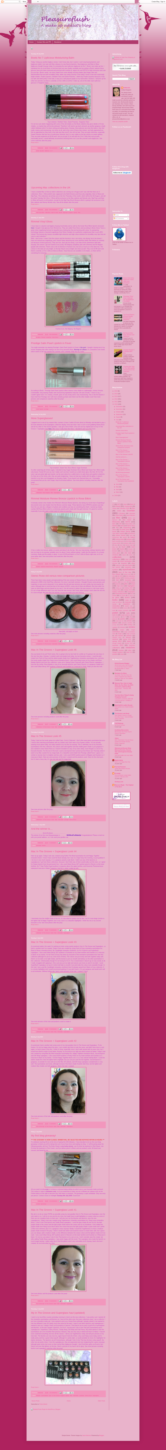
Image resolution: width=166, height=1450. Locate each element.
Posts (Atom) (43, 1404)
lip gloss (42, 150)
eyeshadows (44, 1395)
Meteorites (116, 522)
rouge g (120, 633)
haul (44, 492)
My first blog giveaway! (43, 1135)
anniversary (115, 537)
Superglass (57, 492)
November (119, 409)
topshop (121, 650)
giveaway (38, 845)
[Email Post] (60, 148)
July (117, 420)
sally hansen (119, 635)
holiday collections (118, 592)
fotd (117, 580)
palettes (132, 619)
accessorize (131, 533)
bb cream (129, 541)
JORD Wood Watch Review (122, 768)
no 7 (51, 150)
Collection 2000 (124, 508)
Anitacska (127, 87)
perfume (129, 621)
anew (131, 535)
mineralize (55, 643)
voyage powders (117, 652)
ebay (133, 563)
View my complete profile (120, 121)
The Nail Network (120, 767)
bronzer (114, 551)
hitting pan (119, 588)
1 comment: (52, 489)
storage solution (117, 643)
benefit (133, 543)
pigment (114, 623)
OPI (120, 524)
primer (121, 624)
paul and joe (120, 621)
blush (123, 547)
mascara (128, 602)
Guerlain (131, 510)
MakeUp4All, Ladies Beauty (123, 705)
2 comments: (53, 817)
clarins (131, 555)
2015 (116, 391)
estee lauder (128, 565)
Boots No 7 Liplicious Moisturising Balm (52, 57)
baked (133, 537)
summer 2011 (129, 643)
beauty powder (116, 543)
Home (31, 42)
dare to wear (54, 212)
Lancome (132, 513)
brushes (130, 551)
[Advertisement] (68, 169)
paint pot (114, 619)
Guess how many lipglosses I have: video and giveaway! (128, 280)
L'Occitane (122, 513)
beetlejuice (126, 543)
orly (131, 617)
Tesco (114, 529)
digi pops (65, 212)
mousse (125, 608)
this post (83, 347)
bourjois (130, 549)
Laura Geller (119, 515)
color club (128, 559)
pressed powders (127, 622)
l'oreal (114, 595)
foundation (128, 580)
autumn (125, 537)
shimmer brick (116, 637)
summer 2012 (117, 645)
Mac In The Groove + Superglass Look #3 (53, 942)
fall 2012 (120, 576)
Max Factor (127, 520)
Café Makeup (119, 723)
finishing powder (129, 578)
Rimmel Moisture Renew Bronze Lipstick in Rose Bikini (61, 498)
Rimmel (43, 337)
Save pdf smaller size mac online (124, 755)
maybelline (126, 604)
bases (122, 541)
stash (129, 641)
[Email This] (64, 148)
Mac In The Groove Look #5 (46, 736)
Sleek (122, 525)
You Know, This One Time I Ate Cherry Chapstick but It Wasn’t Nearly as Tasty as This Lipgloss (124, 676)
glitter (126, 584)
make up (128, 600)
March (118, 492)
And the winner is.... (42, 828)
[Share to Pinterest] (73, 148)
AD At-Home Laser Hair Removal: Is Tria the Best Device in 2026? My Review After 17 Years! (124, 666)
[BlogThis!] (66, 148)
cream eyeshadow (126, 561)
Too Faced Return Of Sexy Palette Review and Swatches (128, 317)
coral (37, 409)
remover (122, 627)
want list (129, 652)
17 (113, 504)
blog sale (115, 547)
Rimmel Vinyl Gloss (42, 221)
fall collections (130, 576)
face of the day (40, 1126)
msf (131, 608)
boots (37, 150)
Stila (117, 527)
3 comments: (53, 1029)
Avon (125, 504)
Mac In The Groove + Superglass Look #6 (53, 649)
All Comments (119, 218)
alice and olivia (40, 212)
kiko (132, 593)
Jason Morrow (86, 1435)
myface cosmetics (123, 610)
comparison (39, 643)
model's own (128, 606)
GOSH (119, 511)
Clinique (114, 508)
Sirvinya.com (119, 782)
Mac (79, 212)
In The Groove (47, 643)
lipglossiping (119, 760)
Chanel (117, 506)
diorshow (114, 563)
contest (38, 1204)
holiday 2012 (128, 590)
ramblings (130, 624)
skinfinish (81, 1395)
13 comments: (53, 1392)
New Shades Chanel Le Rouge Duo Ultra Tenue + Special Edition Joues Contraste (124, 717)
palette (122, 619)
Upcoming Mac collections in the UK (50, 187)
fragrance (115, 582)
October (118, 412)
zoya (121, 654)
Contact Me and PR (44, 42)
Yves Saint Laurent (118, 533)
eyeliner (115, 570)
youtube (114, 654)
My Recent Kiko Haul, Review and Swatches (128, 334)
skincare (128, 637)
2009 (116, 495)
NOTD (127, 522)
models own (116, 608)
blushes (38, 1395)
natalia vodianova (125, 615)
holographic (131, 592)
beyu (116, 545)
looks (52, 727)
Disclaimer (58, 42)
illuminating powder (121, 593)
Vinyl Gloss (55, 337)
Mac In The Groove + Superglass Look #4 (53, 851)
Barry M (132, 504)
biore (121, 545)
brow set (123, 551)
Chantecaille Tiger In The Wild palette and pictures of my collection (129, 369)
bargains (129, 539)
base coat (115, 541)
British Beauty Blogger (122, 663)
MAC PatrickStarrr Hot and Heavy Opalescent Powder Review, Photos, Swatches (124, 741)
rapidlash (114, 627)
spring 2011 (127, 639)
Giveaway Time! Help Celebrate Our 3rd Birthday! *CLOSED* (128, 299)
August (118, 417)
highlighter (131, 586)
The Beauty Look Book (122, 713)
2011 (116, 401)
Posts (117, 215)
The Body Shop (124, 529)
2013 (116, 396)
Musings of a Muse (80, 349)
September (119, 414)
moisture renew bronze (47, 566)
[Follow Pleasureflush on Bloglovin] (122, 174)
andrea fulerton (120, 535)
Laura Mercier (130, 515)
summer (61, 566)
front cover (123, 582)
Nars (113, 524)
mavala (114, 604)
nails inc (115, 615)
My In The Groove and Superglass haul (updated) (58, 1312)
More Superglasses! (42, 418)
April (117, 489)
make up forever (117, 602)
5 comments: (53, 641)
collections (48, 212)
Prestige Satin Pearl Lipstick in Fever (51, 343)
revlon (122, 630)
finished (118, 578)
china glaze (116, 553)
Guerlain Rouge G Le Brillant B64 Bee (128, 351)
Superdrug (127, 527)
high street (120, 586)
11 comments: (53, 1201)
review (132, 627)
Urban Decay (125, 531)
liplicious (47, 150)
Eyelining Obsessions (122, 730)
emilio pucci (119, 565)
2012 (116, 399)
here (32, 228)
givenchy (118, 584)
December (119, 406)
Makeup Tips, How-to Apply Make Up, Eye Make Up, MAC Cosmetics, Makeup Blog (124, 685)
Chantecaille (128, 506)
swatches (48, 337)
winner (44, 845)
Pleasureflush (129, 523)
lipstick (75, 212)
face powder (116, 574)
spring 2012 (117, 641)
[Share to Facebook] (71, 148)
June (117, 484)
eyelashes (128, 567)
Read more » (35, 142)
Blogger (101, 1435)
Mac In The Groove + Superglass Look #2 (53, 1040)
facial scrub (127, 574)
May (117, 487)
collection (38, 933)
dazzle (60, 212)
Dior (133, 508)
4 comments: (53, 1301)
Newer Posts (35, 1401)
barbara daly (120, 539)
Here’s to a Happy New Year (122, 762)
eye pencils (116, 567)
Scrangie (117, 773)
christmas (115, 555)
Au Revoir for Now (120, 725)
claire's (124, 555)
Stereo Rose (61, 643)
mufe (113, 610)
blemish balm (129, 545)
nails (128, 613)
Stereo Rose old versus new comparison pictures (57, 575)
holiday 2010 (128, 588)
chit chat (127, 553)
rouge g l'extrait (130, 633)
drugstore (124, 563)
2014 (116, 394)
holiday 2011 (116, 590)
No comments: (53, 148)
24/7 (118, 504)
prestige (46, 409)
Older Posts (101, 1401)
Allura (117, 738)
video (129, 650)
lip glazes (130, 595)
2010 (116, 404)
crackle (114, 561)
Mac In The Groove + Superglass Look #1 (53, 1209)
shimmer (129, 635)
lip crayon (122, 595)
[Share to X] (68, 148)
